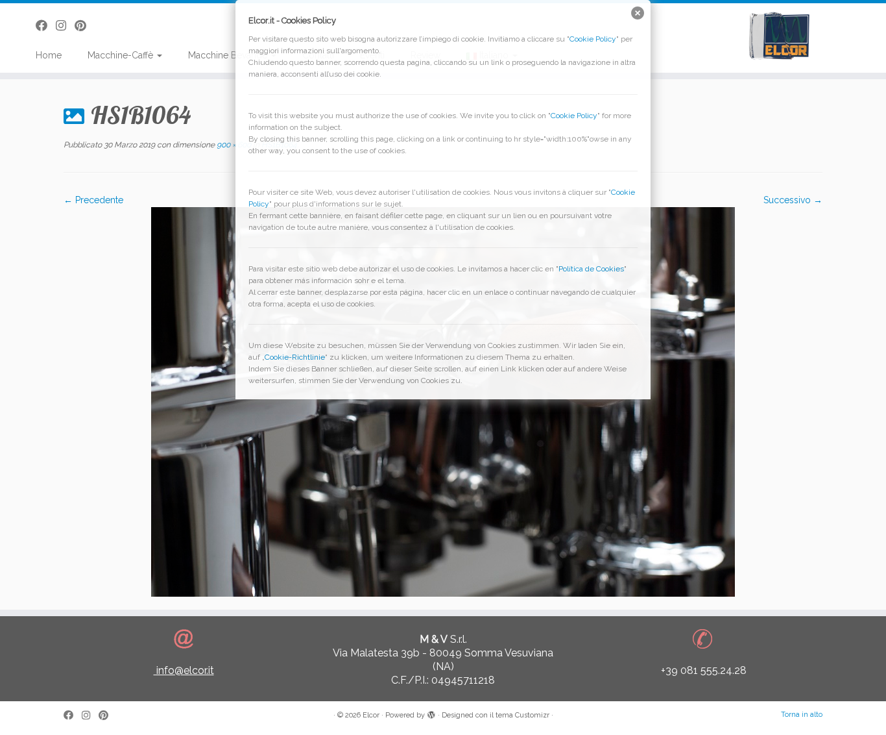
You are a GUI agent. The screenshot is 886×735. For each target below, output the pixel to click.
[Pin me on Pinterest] (108, 716)
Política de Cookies (591, 268)
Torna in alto (801, 714)
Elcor (371, 715)
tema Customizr (522, 715)
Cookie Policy (592, 39)
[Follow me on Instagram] (90, 716)
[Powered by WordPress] (431, 712)
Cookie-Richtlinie (295, 357)
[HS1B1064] (443, 401)
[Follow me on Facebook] (73, 716)
